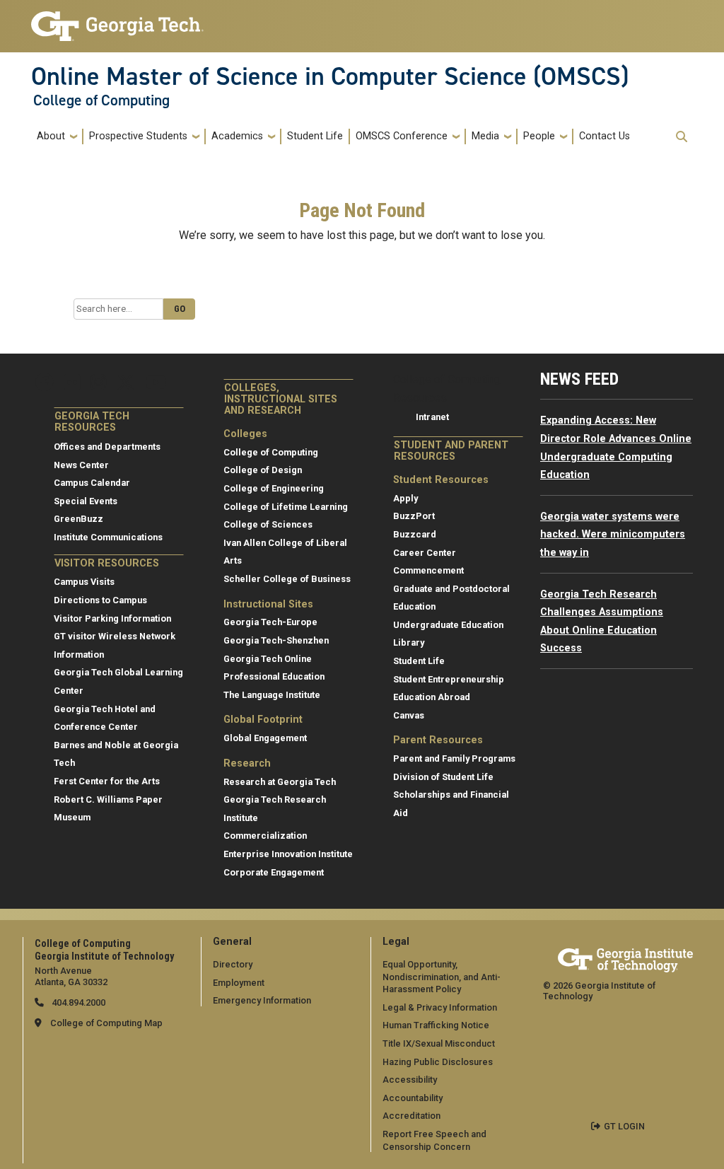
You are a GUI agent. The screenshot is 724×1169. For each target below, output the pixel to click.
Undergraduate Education (448, 625)
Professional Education (274, 676)
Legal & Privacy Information (440, 1007)
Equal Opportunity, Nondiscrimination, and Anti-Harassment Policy (442, 976)
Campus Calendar (92, 482)
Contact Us (604, 136)
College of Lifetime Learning (285, 506)
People (539, 136)
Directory (232, 964)
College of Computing (101, 100)
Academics (237, 136)
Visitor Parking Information (112, 618)
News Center (81, 465)
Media (485, 136)
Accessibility (410, 1079)
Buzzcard (414, 534)
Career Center (424, 552)
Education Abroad (431, 697)
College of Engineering (273, 488)
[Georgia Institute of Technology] (117, 20)
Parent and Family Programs (454, 758)
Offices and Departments (107, 446)
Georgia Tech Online (267, 658)
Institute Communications (108, 537)
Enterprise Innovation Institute (288, 854)
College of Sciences (268, 524)
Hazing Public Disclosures (438, 1062)
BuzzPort (414, 516)
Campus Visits (84, 581)
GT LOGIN (624, 1126)
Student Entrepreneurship (448, 679)
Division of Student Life (443, 777)
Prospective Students (138, 136)
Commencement (428, 570)
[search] (681, 136)
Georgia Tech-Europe (270, 622)
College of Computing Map (106, 1023)
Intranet (432, 417)
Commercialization (265, 835)
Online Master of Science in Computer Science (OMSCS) (330, 76)
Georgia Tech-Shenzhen (276, 640)
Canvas (408, 715)
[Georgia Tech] (625, 958)
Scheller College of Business (287, 579)
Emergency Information (262, 1000)
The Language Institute (271, 695)
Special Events (85, 501)
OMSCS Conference (402, 136)
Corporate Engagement (273, 872)
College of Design (262, 470)
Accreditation (411, 1115)
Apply (405, 498)
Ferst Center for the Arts (107, 781)
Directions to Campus (100, 600)
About (51, 136)
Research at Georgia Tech (279, 782)
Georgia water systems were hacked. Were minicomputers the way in (612, 535)
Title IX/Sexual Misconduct (439, 1043)
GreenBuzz (78, 518)
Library (408, 642)
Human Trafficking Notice (436, 1025)
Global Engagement (265, 738)
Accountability (413, 1098)
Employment (238, 982)
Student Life (315, 136)
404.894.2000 (77, 1002)
